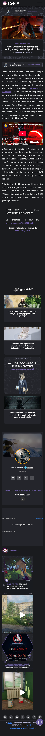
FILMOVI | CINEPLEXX (20, 43)
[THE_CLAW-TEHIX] (22, 11)
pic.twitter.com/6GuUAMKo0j (19, 223)
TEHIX (10, 723)
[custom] (11, 717)
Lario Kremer (22, 467)
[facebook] (34, 717)
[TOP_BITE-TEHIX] (22, 64)
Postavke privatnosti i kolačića (22, 728)
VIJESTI (29, 43)
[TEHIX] (11, 3)
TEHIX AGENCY (27, 725)
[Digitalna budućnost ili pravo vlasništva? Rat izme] (22, 654)
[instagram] (5, 717)
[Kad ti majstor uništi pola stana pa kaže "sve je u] (22, 692)
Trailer (39, 490)
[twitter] (40, 717)
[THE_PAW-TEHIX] (22, 375)
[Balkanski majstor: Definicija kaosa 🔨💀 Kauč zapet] (22, 615)
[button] (39, 3)
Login (40, 519)
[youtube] (17, 717)
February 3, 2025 (22, 230)
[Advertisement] (22, 259)
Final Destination (10, 490)
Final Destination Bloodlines (26, 490)
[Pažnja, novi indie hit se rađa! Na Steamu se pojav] (22, 576)
